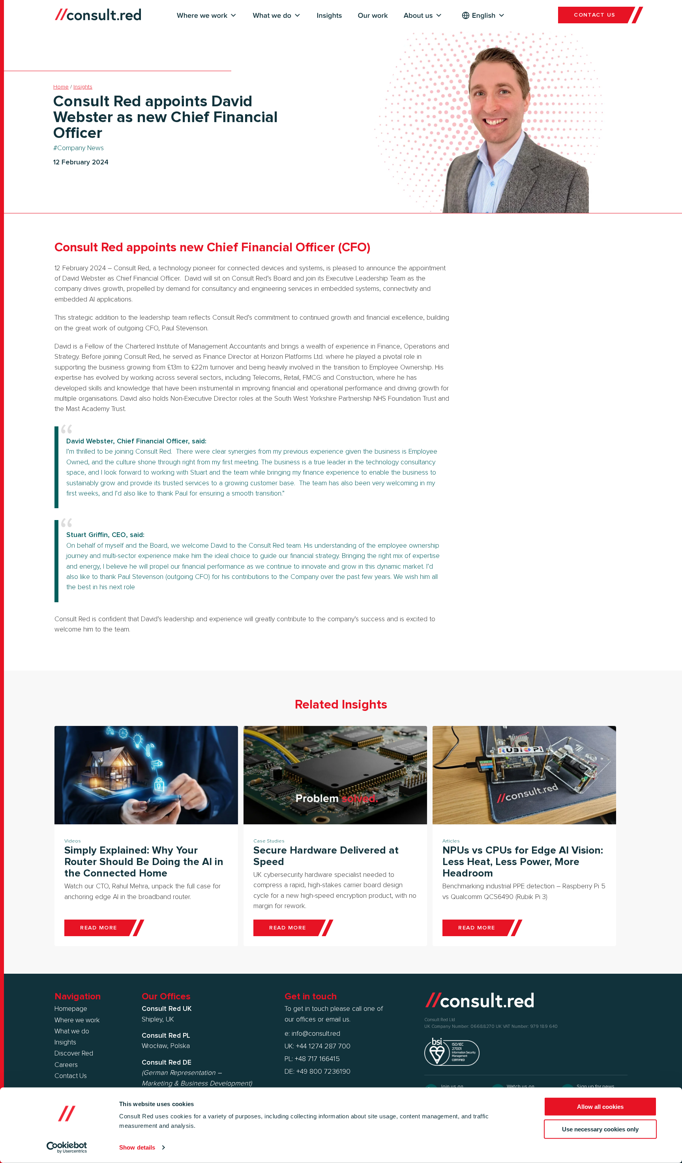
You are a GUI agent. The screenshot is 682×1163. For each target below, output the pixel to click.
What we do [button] (272, 15)
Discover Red (73, 1053)
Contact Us (70, 1076)
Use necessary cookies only (600, 1128)
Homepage (70, 1008)
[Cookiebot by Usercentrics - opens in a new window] (66, 1148)
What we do (71, 1031)
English (484, 15)
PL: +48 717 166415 (312, 1059)
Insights (329, 15)
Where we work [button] (202, 15)
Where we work (76, 1020)
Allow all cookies (600, 1106)
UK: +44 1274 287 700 (317, 1046)
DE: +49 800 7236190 (317, 1071)
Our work (373, 15)
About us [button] (418, 15)
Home (61, 87)
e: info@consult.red (312, 1033)
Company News (80, 148)
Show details (137, 1147)
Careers (66, 1065)
